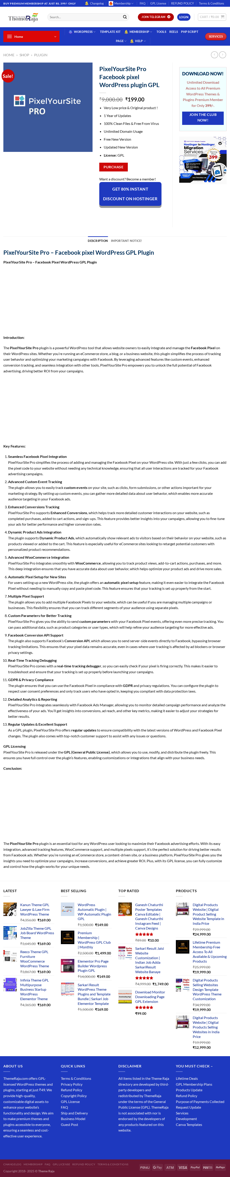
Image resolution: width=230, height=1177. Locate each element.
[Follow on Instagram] (15, 1147)
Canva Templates (189, 1124)
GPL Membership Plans (194, 1084)
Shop (24, 55)
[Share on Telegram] (160, 214)
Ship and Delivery (74, 1113)
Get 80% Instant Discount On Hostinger (130, 194)
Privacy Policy (71, 1084)
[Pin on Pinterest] (135, 214)
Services (182, 1113)
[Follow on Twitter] (23, 1147)
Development (186, 1118)
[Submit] (125, 17)
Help (139, 41)
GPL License (158, 3)
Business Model (73, 1118)
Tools (161, 32)
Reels (173, 32)
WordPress (83, 32)
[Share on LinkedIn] (144, 214)
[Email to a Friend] (127, 214)
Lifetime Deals (187, 1078)
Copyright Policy (74, 1096)
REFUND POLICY (182, 3)
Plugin (40, 55)
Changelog (97, 3)
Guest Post (69, 1124)
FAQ (142, 3)
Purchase (113, 167)
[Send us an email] (31, 1147)
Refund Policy (71, 1090)
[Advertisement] (115, 301)
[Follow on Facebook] (7, 1147)
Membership (122, 3)
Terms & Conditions (211, 3)
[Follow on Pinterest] (40, 1147)
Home (8, 55)
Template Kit (110, 32)
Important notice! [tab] (126, 241)
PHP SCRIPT (189, 32)
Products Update (189, 1090)
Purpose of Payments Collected (200, 1101)
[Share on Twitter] (119, 214)
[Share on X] (111, 214)
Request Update (188, 1107)
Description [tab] (98, 241)
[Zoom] (9, 146)
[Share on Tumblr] (152, 214)
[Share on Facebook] (103, 214)
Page (120, 41)
